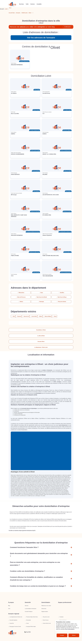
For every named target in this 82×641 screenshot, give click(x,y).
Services (26, 605)
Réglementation (45, 611)
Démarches (44, 608)
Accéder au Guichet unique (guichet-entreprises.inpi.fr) (22, 530)
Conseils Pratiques (28, 611)
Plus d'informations (69, 629)
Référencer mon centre (46, 605)
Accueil (2, 9)
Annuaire (18, 12)
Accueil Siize (12, 12)
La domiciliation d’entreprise (30, 608)
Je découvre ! (67, 26)
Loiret (6, 9)
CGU (9, 608)
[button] (32, 13)
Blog (9, 605)
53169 (23, 12)
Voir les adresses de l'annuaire (41, 38)
